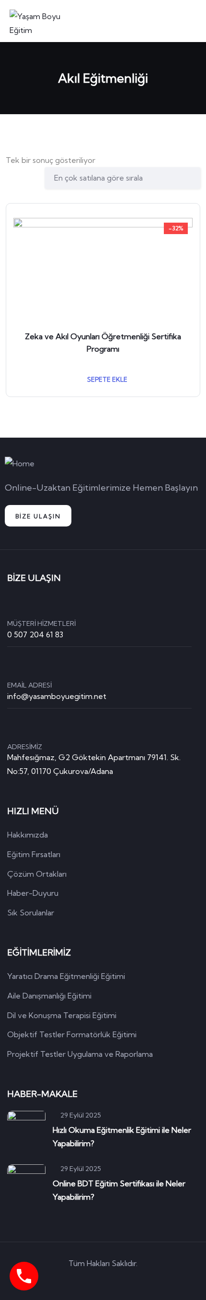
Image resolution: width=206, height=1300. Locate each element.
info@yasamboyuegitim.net (56, 696)
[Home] (19, 464)
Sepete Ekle (106, 379)
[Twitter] (62, 1280)
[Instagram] (144, 1280)
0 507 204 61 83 (35, 634)
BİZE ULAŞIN (38, 516)
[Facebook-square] (89, 1280)
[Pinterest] (117, 1280)
